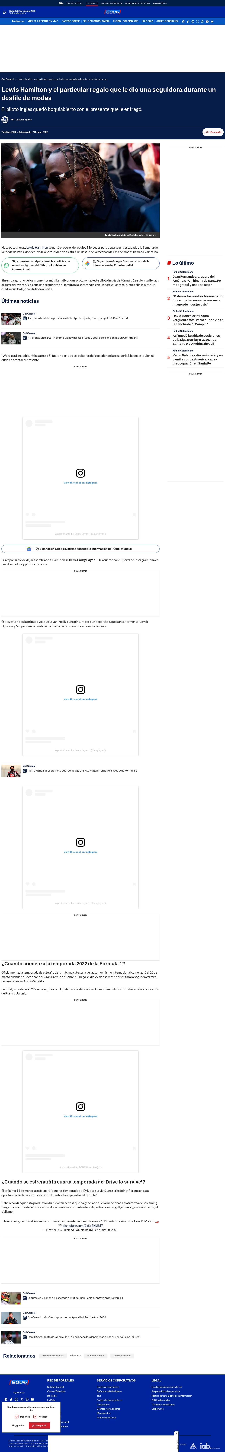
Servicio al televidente (108, 1387)
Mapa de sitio (103, 1413)
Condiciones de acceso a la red (167, 1387)
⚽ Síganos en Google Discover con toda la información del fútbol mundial (121, 263)
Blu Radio (52, 1396)
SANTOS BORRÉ (71, 21)
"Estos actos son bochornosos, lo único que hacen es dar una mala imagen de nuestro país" (198, 300)
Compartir (215, 132)
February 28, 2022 (106, 1230)
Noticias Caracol (55, 1387)
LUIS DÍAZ (147, 21)
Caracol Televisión (56, 1391)
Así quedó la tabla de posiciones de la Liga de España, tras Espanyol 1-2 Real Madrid (78, 318)
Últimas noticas (74, 3)
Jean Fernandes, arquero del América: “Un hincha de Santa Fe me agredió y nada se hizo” (197, 280)
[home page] (61, 3)
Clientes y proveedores (108, 1409)
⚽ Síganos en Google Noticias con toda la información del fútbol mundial (84, 548)
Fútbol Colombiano (183, 271)
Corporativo (158, 1409)
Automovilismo (95, 1355)
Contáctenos (103, 1404)
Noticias (43, 1416)
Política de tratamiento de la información (172, 1396)
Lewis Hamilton (37, 247)
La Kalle (51, 1400)
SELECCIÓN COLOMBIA (96, 21)
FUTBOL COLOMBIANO (125, 21)
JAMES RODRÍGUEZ (167, 21)
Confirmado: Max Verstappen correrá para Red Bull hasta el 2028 (67, 1317)
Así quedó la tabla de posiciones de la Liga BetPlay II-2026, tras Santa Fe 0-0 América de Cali (196, 340)
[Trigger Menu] (4, 12)
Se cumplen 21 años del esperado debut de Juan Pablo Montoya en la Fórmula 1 (75, 1297)
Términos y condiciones (163, 1404)
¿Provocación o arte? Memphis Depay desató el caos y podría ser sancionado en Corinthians (83, 337)
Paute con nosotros (106, 1417)
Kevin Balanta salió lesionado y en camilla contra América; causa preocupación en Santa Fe (198, 359)
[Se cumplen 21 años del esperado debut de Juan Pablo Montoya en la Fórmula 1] (11, 1298)
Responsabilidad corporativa (166, 1391)
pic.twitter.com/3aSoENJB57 (83, 1225)
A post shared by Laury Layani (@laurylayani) (80, 533)
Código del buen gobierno (109, 1400)
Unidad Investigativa (111, 3)
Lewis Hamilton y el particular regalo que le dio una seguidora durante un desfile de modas (63, 79)
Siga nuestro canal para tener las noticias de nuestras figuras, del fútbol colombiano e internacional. (41, 265)
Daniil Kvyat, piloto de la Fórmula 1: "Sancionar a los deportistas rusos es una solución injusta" (84, 1336)
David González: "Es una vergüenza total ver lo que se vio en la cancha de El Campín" (198, 320)
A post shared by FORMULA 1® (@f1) (80, 1167)
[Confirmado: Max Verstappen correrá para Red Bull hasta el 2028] (11, 1318)
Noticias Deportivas (53, 1355)
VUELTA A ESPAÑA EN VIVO (43, 21)
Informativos (159, 3)
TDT (99, 1396)
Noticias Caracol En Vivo (137, 3)
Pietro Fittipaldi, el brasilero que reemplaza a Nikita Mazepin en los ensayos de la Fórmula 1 (82, 770)
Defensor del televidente (109, 1391)
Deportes (25, 1416)
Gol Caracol (92, 3)
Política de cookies (161, 1400)
